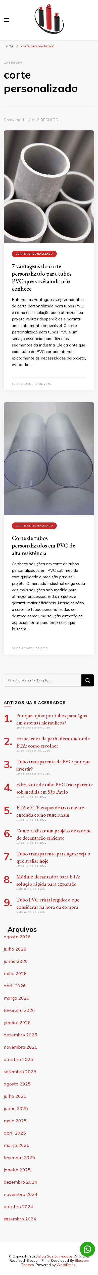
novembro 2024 (20, 1194)
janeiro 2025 (17, 1170)
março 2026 (16, 998)
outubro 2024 (18, 1206)
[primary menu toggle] (6, 20)
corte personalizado (34, 253)
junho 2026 (16, 961)
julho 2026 (15, 949)
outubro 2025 (18, 1059)
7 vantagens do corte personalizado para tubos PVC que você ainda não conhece (42, 277)
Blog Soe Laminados (55, 1256)
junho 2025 (16, 1108)
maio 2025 (15, 1121)
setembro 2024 (20, 1219)
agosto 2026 (17, 937)
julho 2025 (15, 1096)
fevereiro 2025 (19, 1157)
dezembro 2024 (20, 1182)
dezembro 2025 (20, 1035)
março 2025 (16, 1145)
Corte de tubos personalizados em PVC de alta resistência (43, 545)
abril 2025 (15, 1133)
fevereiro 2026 (19, 1010)
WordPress (66, 1264)
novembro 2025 (20, 1047)
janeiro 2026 (17, 1022)
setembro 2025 (20, 1071)
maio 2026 (15, 973)
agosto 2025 (17, 1084)
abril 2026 (15, 986)
